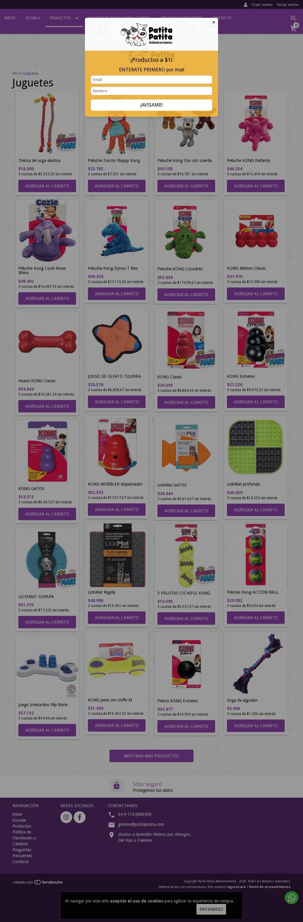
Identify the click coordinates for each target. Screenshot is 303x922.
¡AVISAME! (151, 105)
